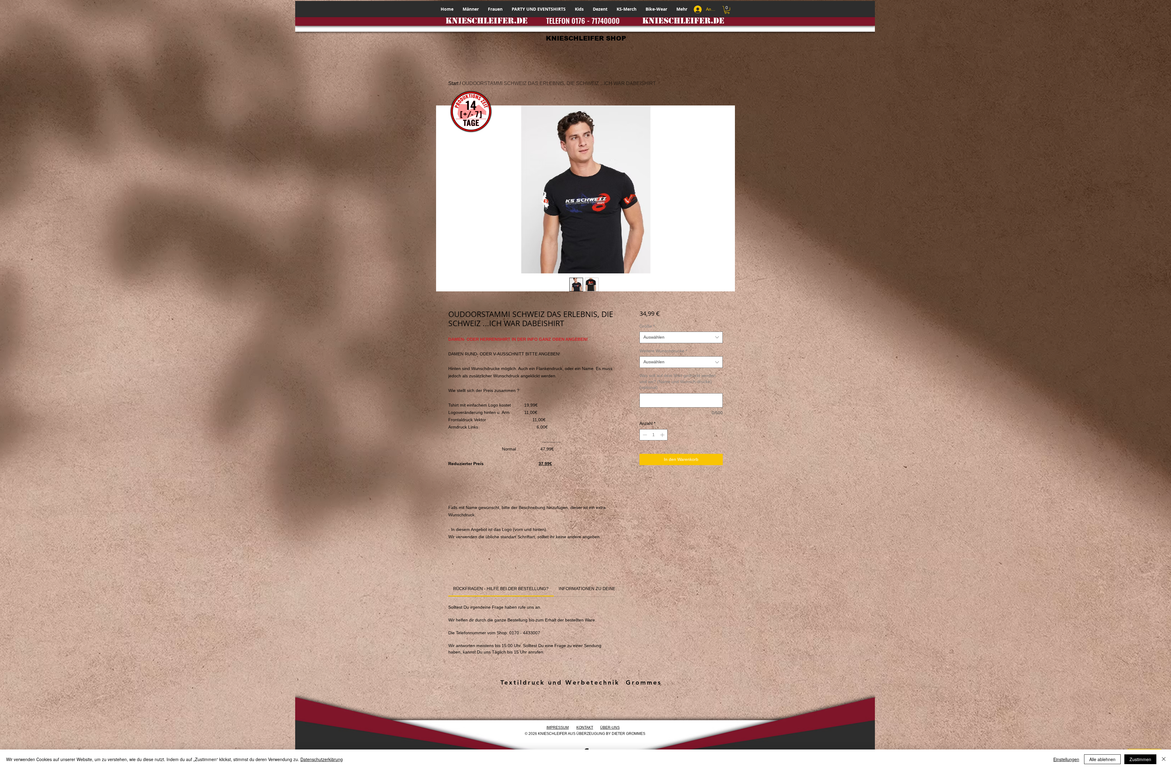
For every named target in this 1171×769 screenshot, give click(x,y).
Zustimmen (1140, 759)
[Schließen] (1163, 759)
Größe (647, 326)
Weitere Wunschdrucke (663, 350)
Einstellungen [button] (1066, 759)
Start (453, 83)
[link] (501, 588)
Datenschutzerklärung (321, 759)
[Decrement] (644, 434)
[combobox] (681, 337)
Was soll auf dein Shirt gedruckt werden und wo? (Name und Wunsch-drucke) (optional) (677, 381)
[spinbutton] (653, 434)
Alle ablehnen (1102, 759)
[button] (727, 10)
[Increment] (663, 434)
